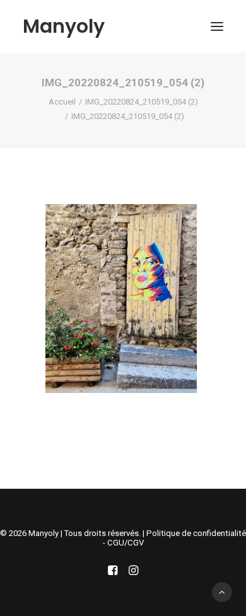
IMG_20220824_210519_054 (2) (141, 101)
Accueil (62, 101)
